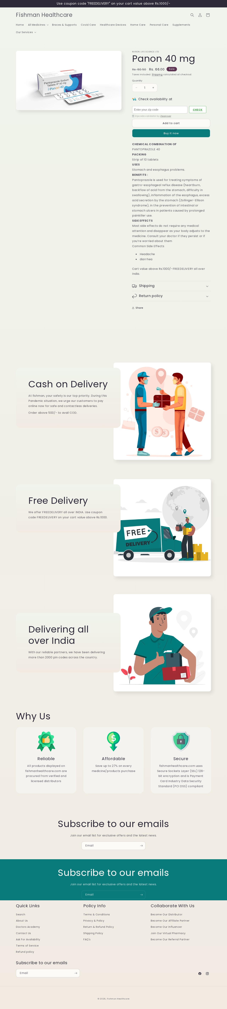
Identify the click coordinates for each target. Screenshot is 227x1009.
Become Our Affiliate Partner (170, 920)
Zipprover (165, 116)
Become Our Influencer (166, 927)
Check (198, 110)
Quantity (137, 80)
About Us (22, 920)
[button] (38, 24)
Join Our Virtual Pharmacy (168, 933)
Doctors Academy (28, 927)
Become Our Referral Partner (170, 939)
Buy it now (171, 133)
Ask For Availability (28, 939)
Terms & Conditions (96, 914)
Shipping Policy (93, 933)
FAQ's (87, 939)
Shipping (157, 74)
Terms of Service (27, 945)
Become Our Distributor (166, 914)
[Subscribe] (141, 846)
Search (20, 914)
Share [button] (139, 308)
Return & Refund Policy (98, 927)
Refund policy (25, 952)
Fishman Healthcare (118, 998)
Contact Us (23, 933)
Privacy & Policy (93, 920)
